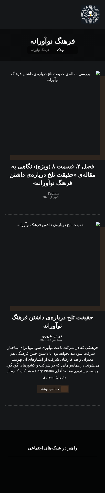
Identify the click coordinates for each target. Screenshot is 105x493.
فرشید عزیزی (52, 336)
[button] (62, 466)
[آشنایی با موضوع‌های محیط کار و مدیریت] (90, 14)
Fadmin (53, 193)
